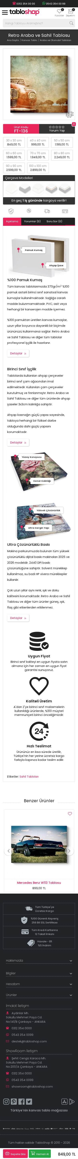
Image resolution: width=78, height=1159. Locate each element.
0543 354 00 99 (55, 3)
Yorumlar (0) (32, 221)
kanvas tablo (39, 1110)
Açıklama (12, 221)
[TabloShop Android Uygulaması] (72, 1102)
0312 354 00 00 (25, 3)
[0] (59, 13)
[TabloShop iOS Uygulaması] (64, 1102)
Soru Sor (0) (54, 221)
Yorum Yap (57, 131)
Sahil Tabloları (29, 777)
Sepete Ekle (18, 1154)
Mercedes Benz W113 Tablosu (39, 883)
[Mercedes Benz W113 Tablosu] (39, 844)
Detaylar (16, 353)
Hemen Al (42, 1154)
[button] (69, 851)
